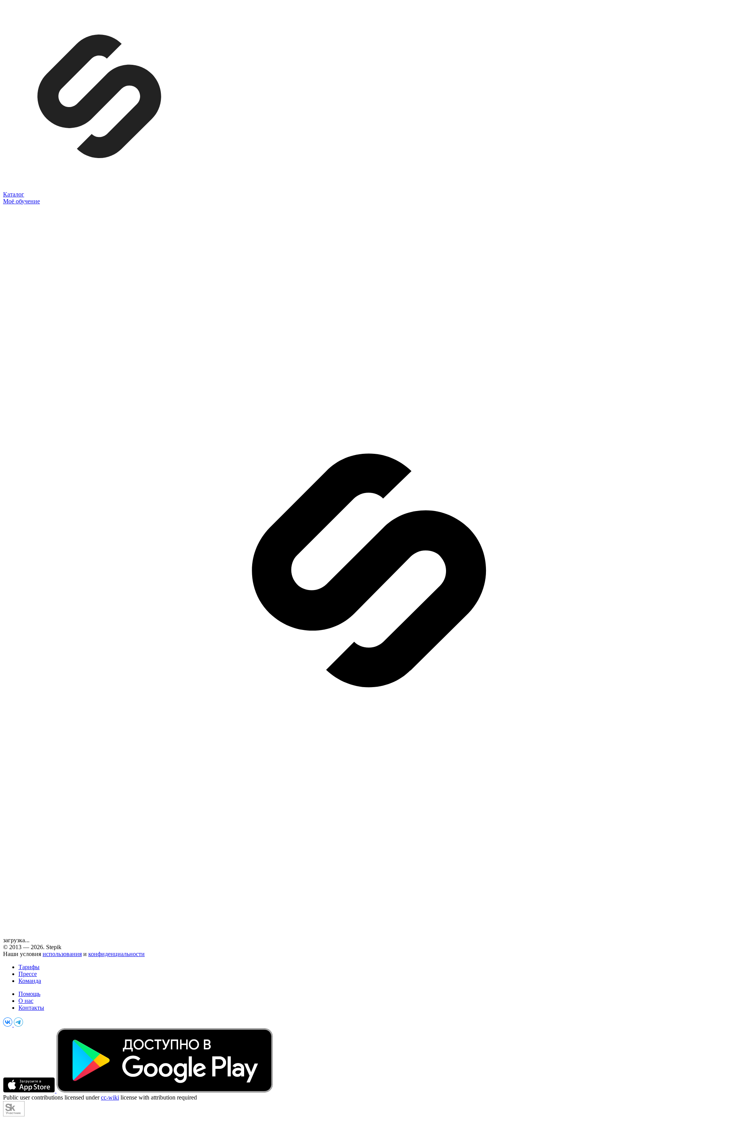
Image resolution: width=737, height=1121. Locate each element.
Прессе (27, 974)
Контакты (31, 1007)
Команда (29, 981)
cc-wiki (110, 1097)
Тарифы (29, 967)
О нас (25, 1000)
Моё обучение (21, 201)
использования (62, 954)
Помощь (29, 994)
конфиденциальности (116, 954)
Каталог (13, 194)
